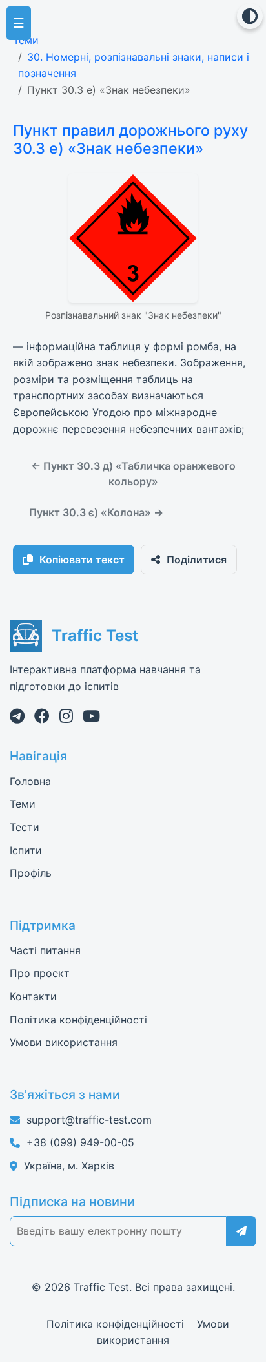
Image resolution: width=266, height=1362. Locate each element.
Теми (26, 40)
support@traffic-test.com (89, 1119)
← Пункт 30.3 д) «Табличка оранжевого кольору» (133, 473)
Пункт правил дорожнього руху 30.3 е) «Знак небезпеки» (130, 139)
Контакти (33, 996)
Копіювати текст (82, 559)
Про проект (40, 973)
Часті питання (45, 950)
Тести (24, 827)
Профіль (31, 872)
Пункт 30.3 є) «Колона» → (96, 512)
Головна (30, 781)
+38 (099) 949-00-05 (80, 1142)
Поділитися (197, 559)
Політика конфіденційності (78, 1019)
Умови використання (64, 1042)
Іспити (26, 850)
